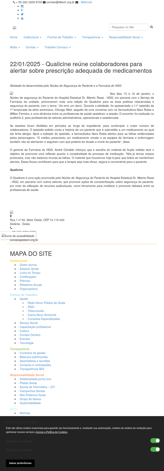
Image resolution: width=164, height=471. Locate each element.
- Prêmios (24, 281)
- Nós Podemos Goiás (32, 395)
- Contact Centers (29, 335)
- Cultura (23, 331)
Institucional (31, 37)
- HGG (30, 307)
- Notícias (24, 413)
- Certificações (27, 277)
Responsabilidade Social (125, 37)
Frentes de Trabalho (60, 37)
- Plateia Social (27, 383)
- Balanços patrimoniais (33, 357)
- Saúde (23, 299)
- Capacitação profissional (34, 327)
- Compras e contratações (34, 365)
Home (14, 37)
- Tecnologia (26, 343)
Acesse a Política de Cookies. (52, 432)
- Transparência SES (31, 369)
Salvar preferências (20, 463)
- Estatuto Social (28, 269)
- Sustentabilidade (29, 403)
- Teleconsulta (35, 311)
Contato (31, 47)
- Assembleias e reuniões (34, 361)
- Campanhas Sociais (31, 391)
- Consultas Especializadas (43, 319)
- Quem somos (27, 265)
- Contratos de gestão (32, 353)
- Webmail (85, 2)
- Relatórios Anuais (30, 285)
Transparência (91, 37)
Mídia (14, 47)
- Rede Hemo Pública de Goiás (45, 303)
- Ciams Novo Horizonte (41, 315)
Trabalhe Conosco (57, 47)
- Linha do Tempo (29, 273)
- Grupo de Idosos (29, 399)
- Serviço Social (28, 323)
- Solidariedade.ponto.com (34, 379)
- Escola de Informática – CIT (36, 387)
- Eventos (24, 339)
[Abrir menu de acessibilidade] (18, 235)
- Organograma (28, 289)
